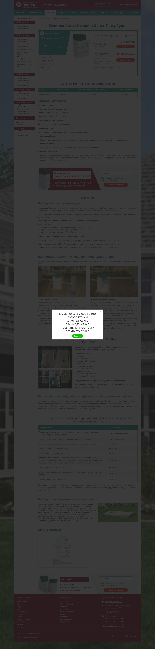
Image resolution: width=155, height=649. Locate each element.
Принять (77, 336)
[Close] (101, 312)
